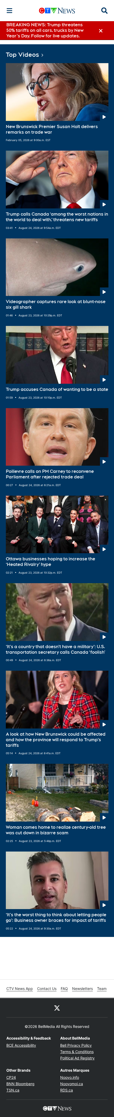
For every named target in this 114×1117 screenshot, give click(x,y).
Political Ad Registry (77, 1058)
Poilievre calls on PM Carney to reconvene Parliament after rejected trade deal (50, 474)
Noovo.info (69, 1077)
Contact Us (46, 988)
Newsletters (82, 988)
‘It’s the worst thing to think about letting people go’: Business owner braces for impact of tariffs (56, 917)
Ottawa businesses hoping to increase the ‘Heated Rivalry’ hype (50, 561)
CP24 (11, 1077)
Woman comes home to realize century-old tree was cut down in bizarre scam (56, 830)
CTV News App (19, 988)
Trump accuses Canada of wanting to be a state (57, 389)
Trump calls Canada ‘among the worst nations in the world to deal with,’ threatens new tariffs (57, 217)
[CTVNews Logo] (57, 10)
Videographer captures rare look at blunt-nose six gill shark (56, 304)
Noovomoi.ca (71, 1083)
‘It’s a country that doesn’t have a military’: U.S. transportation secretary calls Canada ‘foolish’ (55, 649)
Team (102, 988)
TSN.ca (12, 1090)
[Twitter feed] (57, 1008)
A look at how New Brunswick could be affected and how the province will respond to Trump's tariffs (56, 740)
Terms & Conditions (77, 1051)
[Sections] (9, 10)
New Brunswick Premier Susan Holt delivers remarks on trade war (52, 129)
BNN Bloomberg (20, 1083)
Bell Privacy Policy (76, 1045)
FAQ (64, 988)
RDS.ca (66, 1090)
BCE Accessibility (21, 1045)
